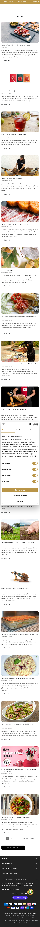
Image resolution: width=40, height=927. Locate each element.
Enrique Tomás (13, 913)
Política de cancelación (21, 923)
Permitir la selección (20, 495)
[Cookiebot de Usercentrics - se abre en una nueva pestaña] (29, 424)
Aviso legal (35, 920)
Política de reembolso (27, 915)
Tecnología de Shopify (12, 915)
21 (24, 839)
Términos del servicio (28, 918)
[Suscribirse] (37, 879)
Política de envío (8, 920)
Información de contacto (23, 920)
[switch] (35, 469)
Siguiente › (30, 839)
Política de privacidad (14, 918)
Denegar (20, 501)
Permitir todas (20, 490)
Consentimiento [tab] (7, 430)
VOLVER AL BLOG (13, 848)
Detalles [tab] (19, 430)
